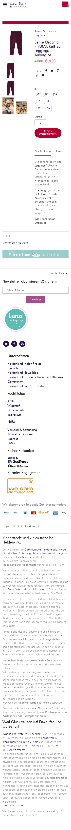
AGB (10, 401)
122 (38, 108)
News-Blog (36, 708)
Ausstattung (55, 553)
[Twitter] (6, 344)
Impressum (14, 415)
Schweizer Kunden (20, 434)
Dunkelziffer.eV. (15, 749)
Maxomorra (40, 589)
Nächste (23, 242)
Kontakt (12, 439)
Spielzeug (25, 553)
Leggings (40, 35)
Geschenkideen (25, 557)
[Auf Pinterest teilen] (58, 71)
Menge (38, 116)
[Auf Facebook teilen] (46, 71)
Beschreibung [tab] (43, 151)
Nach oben (58, 273)
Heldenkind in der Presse (24, 364)
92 (37, 94)
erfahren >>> (51, 654)
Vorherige (8, 242)
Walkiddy (21, 589)
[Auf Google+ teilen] (37, 75)
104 (55, 94)
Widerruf (13, 406)
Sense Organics (44, 31)
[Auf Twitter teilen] (52, 71)
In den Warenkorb (48, 133)
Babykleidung (33, 549)
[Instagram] (22, 344)
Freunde (12, 368)
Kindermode (49, 549)
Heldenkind (32, 526)
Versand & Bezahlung (22, 430)
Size (37, 89)
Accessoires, (39, 553)
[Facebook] (14, 344)
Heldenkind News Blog (22, 373)
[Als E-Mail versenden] (43, 75)
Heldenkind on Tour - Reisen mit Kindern (35, 377)
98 (46, 94)
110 (38, 101)
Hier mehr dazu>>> (14, 805)
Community (15, 382)
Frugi (11, 589)
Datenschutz (15, 410)
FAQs (11, 443)
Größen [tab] (60, 151)
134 (48, 108)
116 (47, 101)
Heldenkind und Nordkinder (26, 386)
